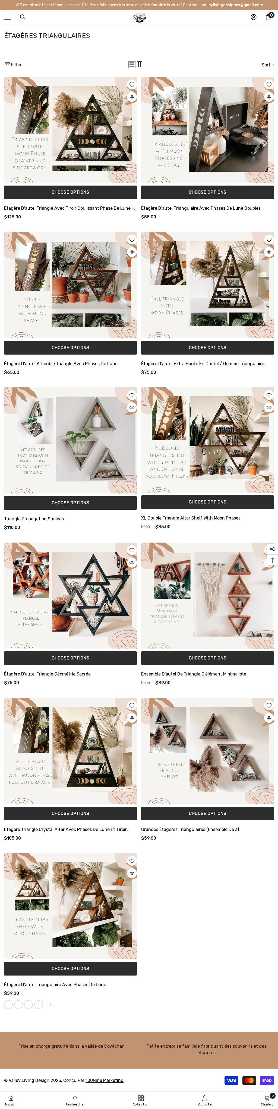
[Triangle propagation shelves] (70, 440)
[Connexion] (253, 17)
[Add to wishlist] (132, 84)
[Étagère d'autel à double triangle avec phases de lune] (70, 285)
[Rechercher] (23, 17)
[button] (131, 64)
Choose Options (70, 192)
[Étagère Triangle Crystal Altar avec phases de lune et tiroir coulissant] (70, 751)
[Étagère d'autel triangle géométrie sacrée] (70, 596)
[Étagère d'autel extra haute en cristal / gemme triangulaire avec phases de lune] (207, 285)
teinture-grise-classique (38, 1004)
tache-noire (18, 1004)
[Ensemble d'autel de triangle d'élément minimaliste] (207, 596)
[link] (71, 1047)
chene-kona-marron (8, 1004)
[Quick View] (132, 97)
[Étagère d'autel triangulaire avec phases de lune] (70, 906)
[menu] (7, 17)
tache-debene (28, 1004)
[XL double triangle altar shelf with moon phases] (207, 440)
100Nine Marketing (105, 1080)
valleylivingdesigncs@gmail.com (232, 5)
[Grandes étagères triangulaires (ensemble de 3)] (207, 751)
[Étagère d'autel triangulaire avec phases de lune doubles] (207, 130)
